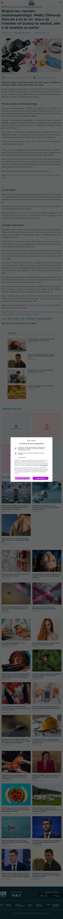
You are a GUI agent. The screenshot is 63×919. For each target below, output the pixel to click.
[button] (31, 457)
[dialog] (31, 459)
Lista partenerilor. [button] (43, 465)
